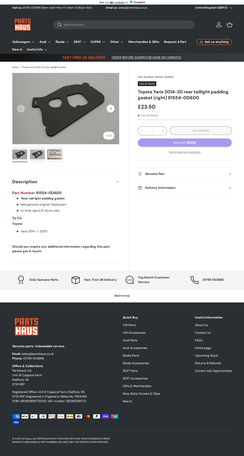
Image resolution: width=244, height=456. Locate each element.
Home (15, 67)
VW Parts (129, 325)
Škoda (59, 42)
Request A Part (175, 42)
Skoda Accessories (136, 363)
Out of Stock (201, 130)
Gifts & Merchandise (137, 386)
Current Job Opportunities (213, 371)
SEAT (77, 42)
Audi (42, 42)
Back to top (122, 295)
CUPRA (96, 42)
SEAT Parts (130, 371)
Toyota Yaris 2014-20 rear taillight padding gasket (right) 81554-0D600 (45, 67)
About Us (201, 325)
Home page (203, 348)
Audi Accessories (135, 348)
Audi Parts (130, 340)
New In (17, 49)
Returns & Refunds (208, 363)
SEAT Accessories (135, 378)
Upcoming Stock (206, 356)
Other (114, 42)
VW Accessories (134, 333)
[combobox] (124, 24)
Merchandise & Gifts (143, 42)
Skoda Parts (131, 356)
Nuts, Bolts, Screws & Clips (141, 394)
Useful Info (35, 49)
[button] (229, 24)
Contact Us (203, 333)
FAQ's (199, 340)
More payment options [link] (185, 152)
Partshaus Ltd (28, 438)
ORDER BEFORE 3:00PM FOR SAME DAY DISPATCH (146, 57)
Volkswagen (21, 42)
